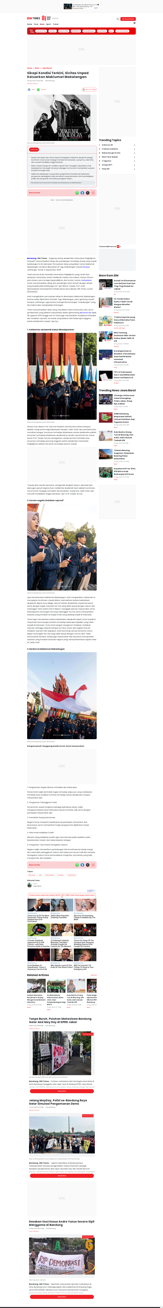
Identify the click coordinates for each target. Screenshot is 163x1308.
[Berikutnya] (97, 989)
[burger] (134, 23)
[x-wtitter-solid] (87, 193)
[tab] (34, 150)
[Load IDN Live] (117, 260)
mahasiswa (86, 280)
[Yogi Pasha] (29, 885)
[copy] (93, 193)
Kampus (86, 267)
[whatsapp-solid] (77, 193)
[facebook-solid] (82, 193)
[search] (117, 19)
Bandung (31, 258)
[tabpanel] (62, 170)
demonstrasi (85, 312)
